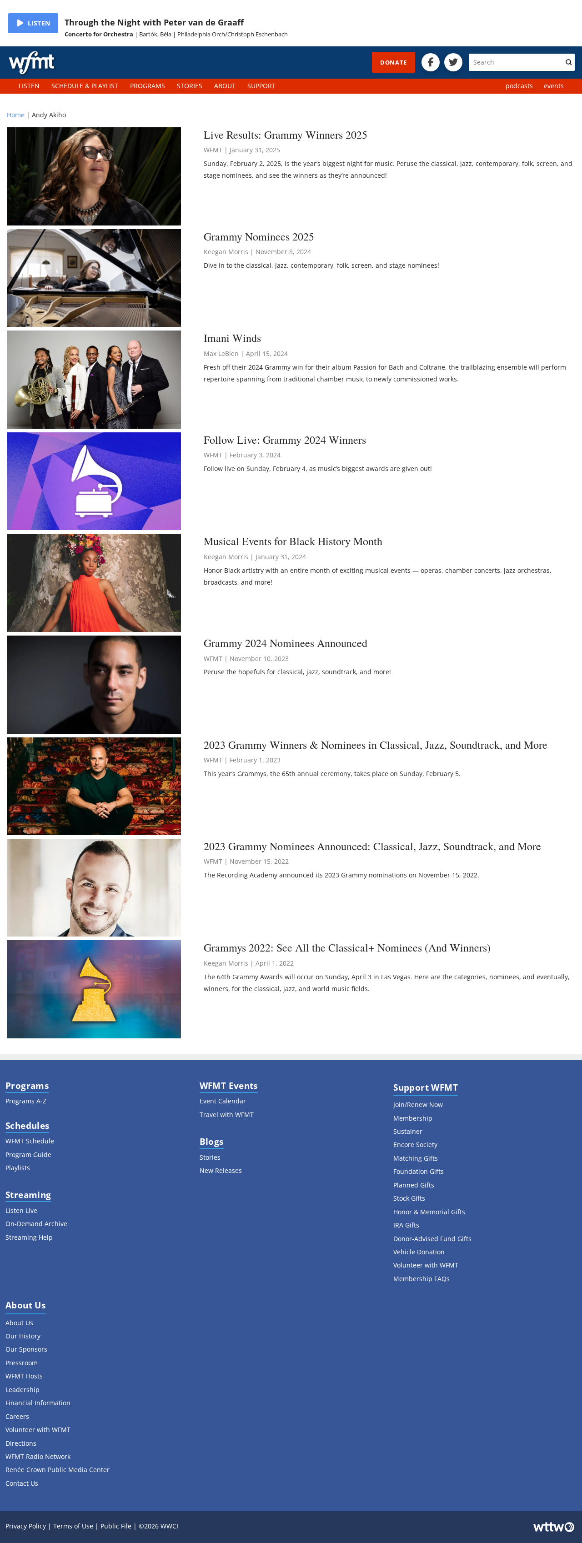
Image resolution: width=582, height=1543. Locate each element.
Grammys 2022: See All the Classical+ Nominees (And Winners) (347, 947)
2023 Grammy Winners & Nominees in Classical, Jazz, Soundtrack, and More (375, 744)
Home (16, 114)
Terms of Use (73, 1526)
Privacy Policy (25, 1526)
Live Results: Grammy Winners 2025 (285, 134)
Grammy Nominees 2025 (259, 236)
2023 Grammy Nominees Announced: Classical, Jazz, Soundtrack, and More (372, 846)
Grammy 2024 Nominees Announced (285, 643)
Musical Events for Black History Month (293, 541)
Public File (115, 1526)
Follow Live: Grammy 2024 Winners (285, 439)
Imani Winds (232, 338)
